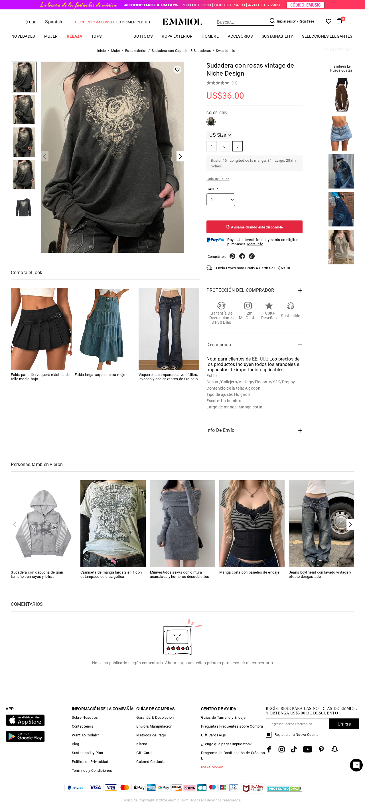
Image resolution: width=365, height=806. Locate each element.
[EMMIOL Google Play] (25, 741)
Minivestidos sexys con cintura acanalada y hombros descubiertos (179, 574)
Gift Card (143, 753)
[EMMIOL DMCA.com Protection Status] (284, 792)
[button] (350, 524)
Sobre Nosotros (85, 717)
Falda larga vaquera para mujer (101, 375)
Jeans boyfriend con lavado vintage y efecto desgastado (320, 574)
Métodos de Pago (151, 735)
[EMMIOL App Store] (25, 725)
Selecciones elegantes (327, 36)
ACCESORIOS (240, 36)
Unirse (344, 724)
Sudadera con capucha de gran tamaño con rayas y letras (37, 574)
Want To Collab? (85, 735)
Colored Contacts (150, 762)
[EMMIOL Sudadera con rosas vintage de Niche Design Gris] (211, 124)
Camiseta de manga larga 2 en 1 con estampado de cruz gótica (111, 574)
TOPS (96, 36)
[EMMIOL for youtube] (307, 749)
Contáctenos (82, 726)
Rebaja (74, 36)
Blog (75, 744)
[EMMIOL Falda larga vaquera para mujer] (105, 329)
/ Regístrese (305, 21)
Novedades (23, 36)
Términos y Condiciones (92, 770)
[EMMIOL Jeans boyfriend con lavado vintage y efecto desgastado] (321, 523)
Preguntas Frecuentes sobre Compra (232, 726)
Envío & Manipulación (154, 726)
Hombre (210, 36)
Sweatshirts (225, 51)
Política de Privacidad (90, 762)
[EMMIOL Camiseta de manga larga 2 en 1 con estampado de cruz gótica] (113, 523)
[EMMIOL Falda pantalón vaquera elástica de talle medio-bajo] (41, 329)
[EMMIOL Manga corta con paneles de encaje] (252, 523)
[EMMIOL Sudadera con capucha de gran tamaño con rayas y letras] (43, 523)
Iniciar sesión (286, 21)
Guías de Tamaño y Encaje (223, 717)
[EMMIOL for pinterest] (321, 749)
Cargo (117, 36)
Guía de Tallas (217, 179)
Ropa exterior (177, 36)
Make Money (212, 767)
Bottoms (143, 36)
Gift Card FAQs (213, 735)
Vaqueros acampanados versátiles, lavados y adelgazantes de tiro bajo (168, 377)
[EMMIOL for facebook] (269, 749)
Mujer (51, 36)
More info (255, 244)
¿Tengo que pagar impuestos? (226, 744)
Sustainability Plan (87, 753)
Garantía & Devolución (155, 717)
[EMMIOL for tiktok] (294, 749)
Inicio (101, 51)
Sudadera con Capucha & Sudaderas (181, 51)
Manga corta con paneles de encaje (249, 572)
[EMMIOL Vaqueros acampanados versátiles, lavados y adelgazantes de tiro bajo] (169, 329)
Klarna (141, 744)
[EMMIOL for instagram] (282, 749)
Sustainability (277, 36)
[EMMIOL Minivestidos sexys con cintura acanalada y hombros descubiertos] (182, 523)
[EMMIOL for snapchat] (334, 749)
